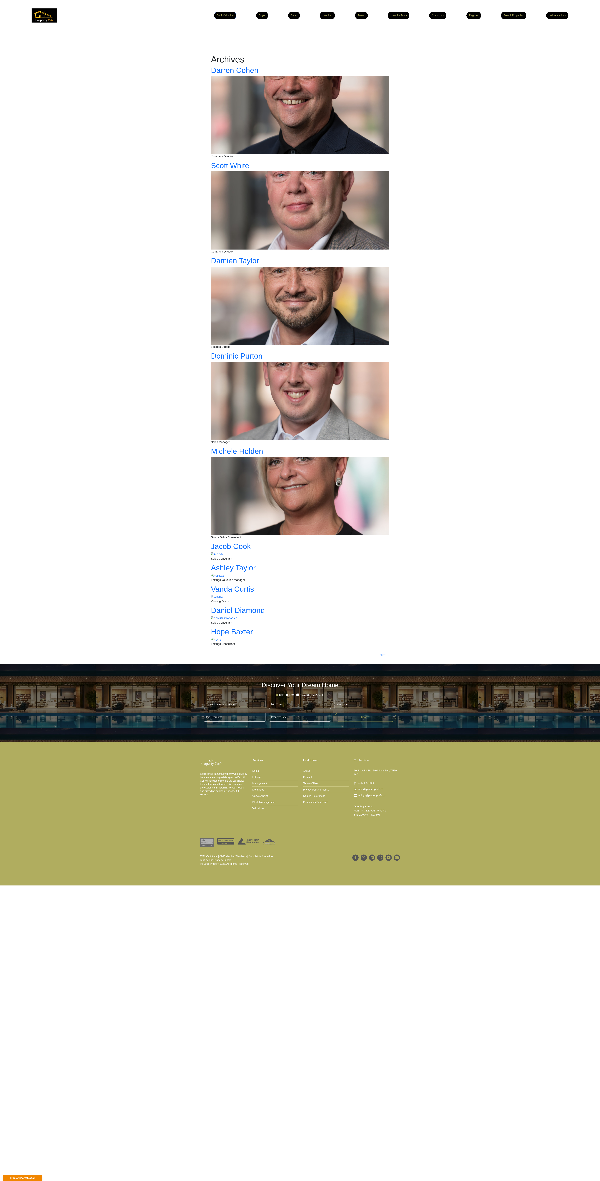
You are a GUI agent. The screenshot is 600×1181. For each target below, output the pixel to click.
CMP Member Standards (233, 856)
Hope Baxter (232, 632)
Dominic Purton (236, 356)
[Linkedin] (372, 858)
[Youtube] (388, 858)
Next (384, 655)
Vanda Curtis (232, 589)
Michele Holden (237, 451)
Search (365, 717)
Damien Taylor (235, 261)
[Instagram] (380, 858)
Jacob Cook (231, 546)
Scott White (230, 165)
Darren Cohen (234, 70)
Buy (281, 695)
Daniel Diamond (238, 610)
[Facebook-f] (355, 858)
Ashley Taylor (233, 568)
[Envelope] (397, 858)
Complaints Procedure (261, 856)
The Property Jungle (220, 860)
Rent (291, 695)
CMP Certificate (209, 856)
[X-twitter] (364, 858)
